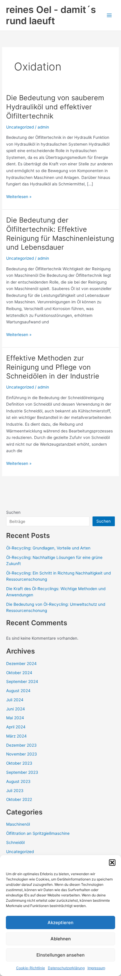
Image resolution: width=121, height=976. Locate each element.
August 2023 (18, 781)
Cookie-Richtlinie (30, 968)
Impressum (96, 968)
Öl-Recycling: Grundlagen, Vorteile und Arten (48, 548)
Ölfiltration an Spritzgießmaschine (38, 833)
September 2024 (22, 681)
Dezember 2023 (21, 745)
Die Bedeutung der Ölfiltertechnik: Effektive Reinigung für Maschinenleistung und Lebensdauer (60, 233)
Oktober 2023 (19, 763)
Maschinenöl (18, 824)
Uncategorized (20, 127)
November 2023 (21, 754)
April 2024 (16, 727)
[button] (112, 862)
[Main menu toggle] (109, 15)
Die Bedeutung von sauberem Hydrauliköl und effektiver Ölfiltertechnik (55, 106)
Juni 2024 (15, 709)
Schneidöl (15, 842)
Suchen (13, 512)
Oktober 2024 (19, 672)
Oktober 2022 (19, 799)
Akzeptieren (60, 922)
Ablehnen (61, 939)
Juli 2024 (14, 699)
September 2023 (22, 772)
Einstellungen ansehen (60, 955)
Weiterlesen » (18, 196)
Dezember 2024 (21, 663)
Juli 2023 (14, 790)
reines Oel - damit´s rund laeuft (51, 15)
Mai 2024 (15, 717)
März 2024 (16, 736)
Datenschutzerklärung (66, 968)
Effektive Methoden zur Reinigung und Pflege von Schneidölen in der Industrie (52, 367)
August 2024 (18, 690)
